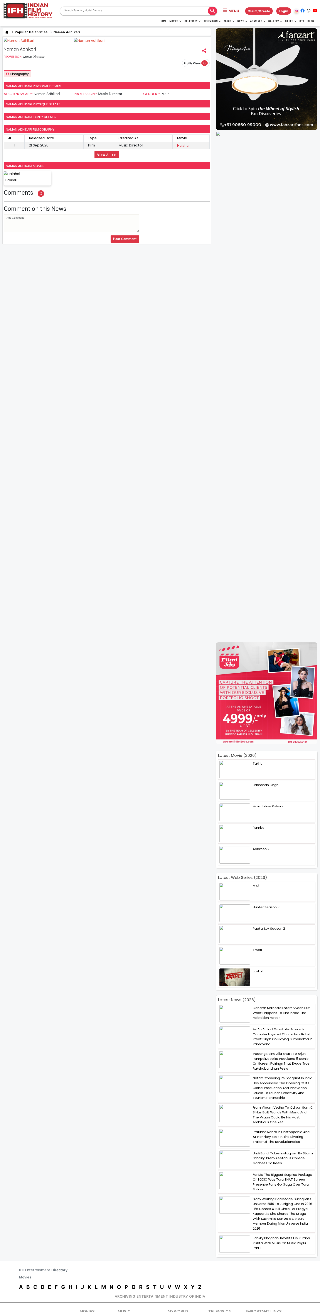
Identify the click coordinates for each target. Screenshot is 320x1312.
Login (283, 11)
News (240, 21)
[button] (231, 11)
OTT (302, 21)
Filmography (19, 74)
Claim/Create (259, 11)
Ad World (256, 21)
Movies (173, 21)
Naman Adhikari (66, 32)
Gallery (273, 21)
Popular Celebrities (31, 32)
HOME (163, 21)
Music (227, 21)
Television (211, 21)
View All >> (106, 155)
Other (289, 21)
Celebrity (190, 21)
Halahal (183, 145)
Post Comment (125, 239)
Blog (310, 21)
